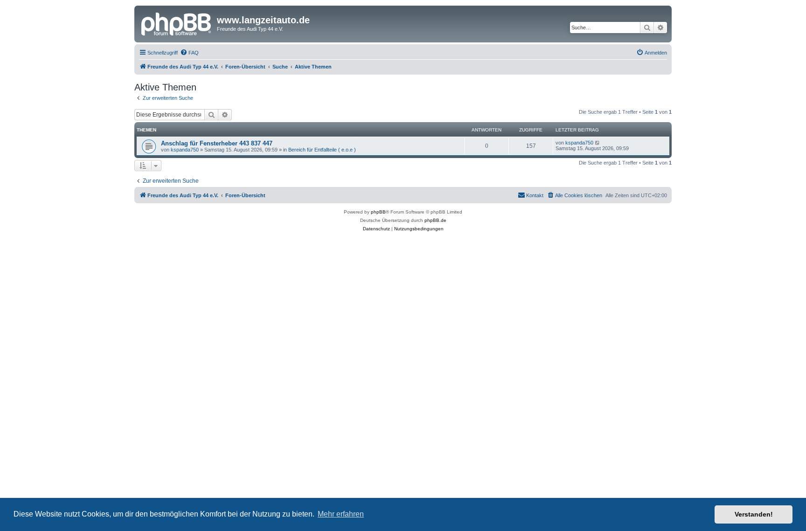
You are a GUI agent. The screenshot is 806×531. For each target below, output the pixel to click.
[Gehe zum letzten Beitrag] (598, 142)
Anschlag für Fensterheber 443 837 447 (216, 143)
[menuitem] (189, 52)
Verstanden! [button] (754, 514)
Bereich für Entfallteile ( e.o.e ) (322, 149)
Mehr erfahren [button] (341, 514)
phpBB (378, 211)
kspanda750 (185, 149)
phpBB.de (435, 220)
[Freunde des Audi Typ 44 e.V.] (177, 23)
